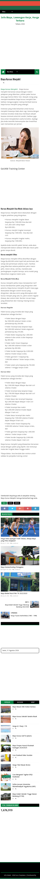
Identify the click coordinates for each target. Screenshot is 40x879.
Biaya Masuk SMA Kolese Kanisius (24, 707)
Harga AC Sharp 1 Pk (19, 726)
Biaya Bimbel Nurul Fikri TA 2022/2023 (14, 593)
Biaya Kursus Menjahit (9, 89)
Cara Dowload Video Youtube (22, 755)
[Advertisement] (20, 46)
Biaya (10, 503)
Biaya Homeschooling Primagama (12, 567)
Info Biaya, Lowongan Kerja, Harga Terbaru (20, 19)
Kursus (17, 503)
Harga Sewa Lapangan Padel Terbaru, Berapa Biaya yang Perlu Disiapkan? (18, 540)
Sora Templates (21, 875)
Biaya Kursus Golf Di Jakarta (22, 736)
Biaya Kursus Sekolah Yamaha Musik (24, 716)
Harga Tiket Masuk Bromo (21, 765)
